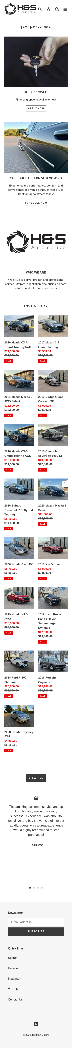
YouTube (13, 989)
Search (12, 957)
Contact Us (15, 999)
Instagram (14, 978)
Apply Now (36, 108)
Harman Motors (40, 1034)
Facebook (14, 968)
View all (36, 777)
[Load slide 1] (30, 888)
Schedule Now (36, 202)
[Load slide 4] (42, 888)
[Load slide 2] (34, 888)
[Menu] (65, 9)
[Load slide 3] (38, 888)
